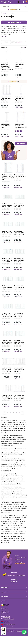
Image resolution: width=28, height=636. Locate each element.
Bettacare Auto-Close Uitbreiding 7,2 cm (20, 64)
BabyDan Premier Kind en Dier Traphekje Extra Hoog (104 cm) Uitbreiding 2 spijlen (7, 66)
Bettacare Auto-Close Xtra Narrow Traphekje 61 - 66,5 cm (8, 177)
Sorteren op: (13, 42)
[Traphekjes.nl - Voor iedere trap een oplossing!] (9, 2)
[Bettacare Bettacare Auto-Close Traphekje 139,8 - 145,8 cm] (8, 388)
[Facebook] (11, 582)
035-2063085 (6, 617)
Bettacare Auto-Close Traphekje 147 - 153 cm (19, 369)
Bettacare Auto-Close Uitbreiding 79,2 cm (6, 98)
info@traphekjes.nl (9, 619)
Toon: (21, 47)
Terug (4, 13)
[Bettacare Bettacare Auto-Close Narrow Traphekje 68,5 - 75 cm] (21, 117)
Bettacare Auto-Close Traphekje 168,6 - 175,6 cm (7, 315)
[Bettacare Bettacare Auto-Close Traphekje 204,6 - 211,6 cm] (8, 196)
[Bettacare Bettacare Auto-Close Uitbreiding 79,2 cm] (7, 89)
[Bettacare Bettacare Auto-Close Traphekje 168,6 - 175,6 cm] (8, 306)
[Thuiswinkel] (5, 604)
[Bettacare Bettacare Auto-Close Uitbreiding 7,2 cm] (21, 56)
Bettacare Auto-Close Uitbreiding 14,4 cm (20, 98)
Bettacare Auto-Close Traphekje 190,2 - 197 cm (7, 232)
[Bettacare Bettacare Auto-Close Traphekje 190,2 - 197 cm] (8, 224)
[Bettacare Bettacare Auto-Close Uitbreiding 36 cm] (7, 117)
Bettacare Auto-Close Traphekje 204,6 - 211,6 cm (7, 205)
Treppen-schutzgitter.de (9, 624)
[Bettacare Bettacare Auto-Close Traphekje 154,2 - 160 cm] (8, 361)
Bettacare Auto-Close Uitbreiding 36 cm (6, 125)
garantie (15, 9)
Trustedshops (21, 575)
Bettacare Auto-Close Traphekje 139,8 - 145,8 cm (7, 397)
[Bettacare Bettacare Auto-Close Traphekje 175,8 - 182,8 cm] (8, 278)
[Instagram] (14, 582)
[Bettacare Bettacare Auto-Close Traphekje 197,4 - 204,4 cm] (20, 196)
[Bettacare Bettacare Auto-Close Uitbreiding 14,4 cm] (21, 89)
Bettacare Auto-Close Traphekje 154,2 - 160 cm (7, 369)
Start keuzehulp (21, 143)
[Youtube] (16, 582)
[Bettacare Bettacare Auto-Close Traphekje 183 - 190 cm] (8, 251)
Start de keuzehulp (13, 22)
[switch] (3, 634)
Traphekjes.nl (7, 622)
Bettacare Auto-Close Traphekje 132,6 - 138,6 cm (19, 397)
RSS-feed (19, 631)
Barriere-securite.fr (8, 627)
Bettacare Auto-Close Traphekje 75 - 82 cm (19, 176)
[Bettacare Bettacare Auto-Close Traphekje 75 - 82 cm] (20, 167)
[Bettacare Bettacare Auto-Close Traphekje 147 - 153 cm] (20, 361)
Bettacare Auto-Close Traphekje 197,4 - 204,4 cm (19, 205)
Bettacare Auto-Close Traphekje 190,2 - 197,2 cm (19, 232)
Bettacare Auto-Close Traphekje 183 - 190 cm (7, 260)
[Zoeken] (25, 6)
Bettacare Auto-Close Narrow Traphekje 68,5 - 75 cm (21, 126)
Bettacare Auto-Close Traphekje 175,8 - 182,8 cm (7, 287)
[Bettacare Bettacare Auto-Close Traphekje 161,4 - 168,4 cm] (8, 333)
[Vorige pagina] (4, 412)
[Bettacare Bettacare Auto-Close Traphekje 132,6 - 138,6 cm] (20, 388)
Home (7, 13)
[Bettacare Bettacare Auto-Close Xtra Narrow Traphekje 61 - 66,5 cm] (8, 167)
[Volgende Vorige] (22, 412)
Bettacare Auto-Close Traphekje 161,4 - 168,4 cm (7, 342)
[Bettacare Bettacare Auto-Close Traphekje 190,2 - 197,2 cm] (20, 224)
